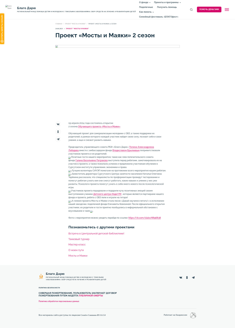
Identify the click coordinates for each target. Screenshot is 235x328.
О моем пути (76, 250)
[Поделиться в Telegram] (58, 139)
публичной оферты (91, 295)
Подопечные (146, 7)
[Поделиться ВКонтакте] (58, 124)
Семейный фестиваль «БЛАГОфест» (158, 17)
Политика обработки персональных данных (59, 301)
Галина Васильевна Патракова (91, 160)
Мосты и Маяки (77, 255)
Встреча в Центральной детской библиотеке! (96, 233)
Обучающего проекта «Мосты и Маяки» (99, 126)
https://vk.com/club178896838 (144, 217)
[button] (150, 3)
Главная (58, 24)
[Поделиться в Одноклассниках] (58, 131)
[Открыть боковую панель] (227, 9)
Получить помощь (167, 7)
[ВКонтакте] (181, 277)
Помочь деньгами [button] (209, 9)
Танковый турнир (78, 239)
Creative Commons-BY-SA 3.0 (93, 315)
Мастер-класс (77, 244)
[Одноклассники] (187, 277)
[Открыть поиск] (191, 9)
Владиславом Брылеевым (126, 150)
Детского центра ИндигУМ (107, 194)
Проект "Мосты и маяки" (75, 24)
